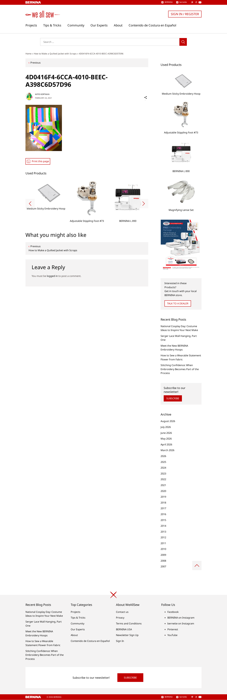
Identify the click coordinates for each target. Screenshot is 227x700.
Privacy (120, 617)
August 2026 (168, 421)
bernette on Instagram (180, 623)
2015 (163, 520)
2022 (163, 479)
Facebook (173, 612)
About (118, 25)
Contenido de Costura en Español (152, 25)
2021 (163, 485)
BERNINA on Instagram (180, 617)
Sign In (120, 641)
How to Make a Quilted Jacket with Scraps (55, 53)
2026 (163, 456)
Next (143, 203)
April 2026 (166, 444)
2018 (163, 502)
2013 (163, 531)
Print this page (40, 161)
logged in (52, 276)
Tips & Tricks (52, 25)
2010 (163, 549)
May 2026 (166, 438)
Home (28, 53)
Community (75, 25)
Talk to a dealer (177, 303)
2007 (163, 566)
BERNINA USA (124, 629)
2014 (163, 525)
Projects (31, 25)
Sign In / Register (185, 14)
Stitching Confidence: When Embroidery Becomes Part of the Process (180, 369)
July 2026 (166, 427)
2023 (163, 473)
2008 (163, 560)
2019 (163, 496)
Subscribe (172, 398)
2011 (163, 543)
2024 (163, 467)
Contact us (122, 612)
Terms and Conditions (129, 623)
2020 (163, 491)
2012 (163, 537)
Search (183, 42)
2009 (163, 555)
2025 (163, 462)
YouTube (172, 635)
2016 (163, 514)
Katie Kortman (42, 94)
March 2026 (167, 450)
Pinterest (172, 629)
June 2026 (166, 433)
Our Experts (99, 25)
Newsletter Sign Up (127, 635)
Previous (35, 62)
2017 (163, 508)
